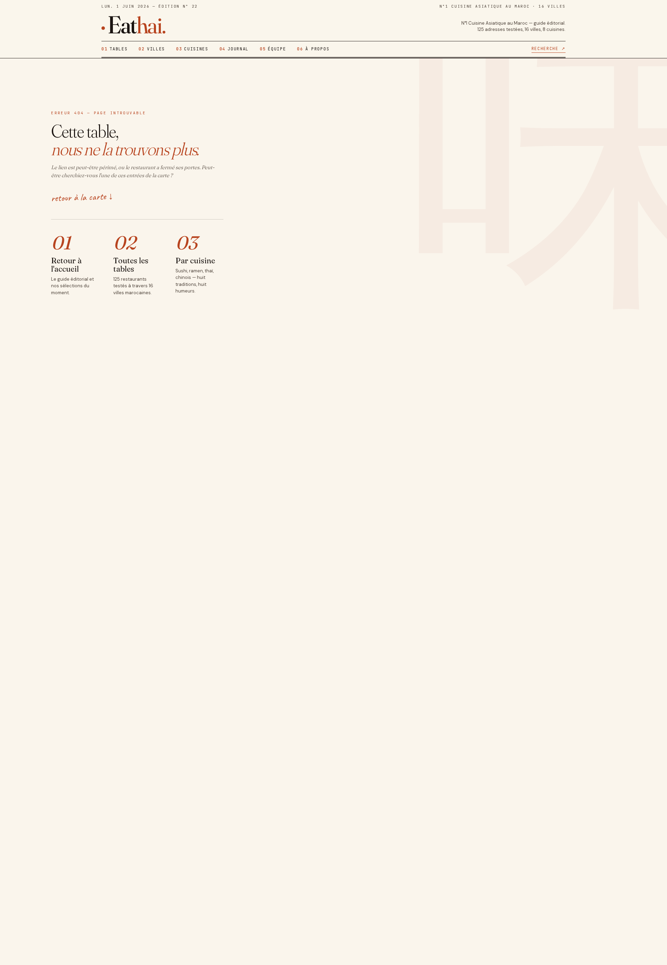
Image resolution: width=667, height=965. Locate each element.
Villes (152, 49)
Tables (114, 49)
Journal (234, 49)
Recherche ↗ (549, 48)
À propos (313, 49)
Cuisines (192, 49)
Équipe (273, 49)
